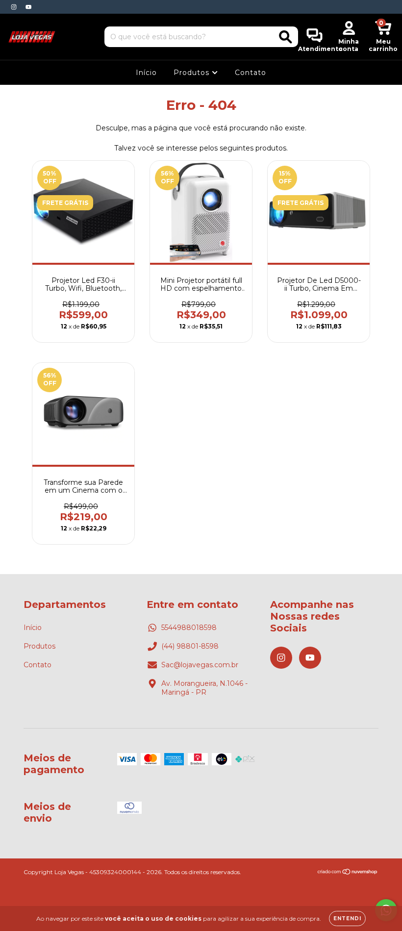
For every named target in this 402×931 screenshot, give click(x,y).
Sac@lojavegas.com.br (199, 664)
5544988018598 (189, 627)
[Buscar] (285, 37)
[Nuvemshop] (347, 873)
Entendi (347, 918)
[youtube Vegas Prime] (28, 6)
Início (146, 72)
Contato (250, 72)
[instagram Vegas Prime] (14, 6)
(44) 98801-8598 (190, 646)
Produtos (193, 72)
